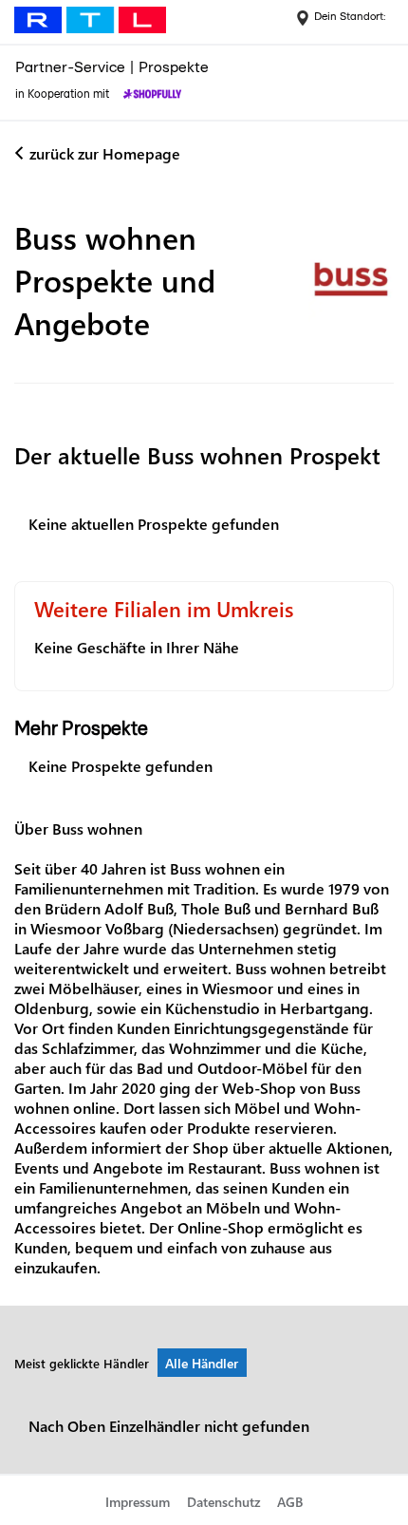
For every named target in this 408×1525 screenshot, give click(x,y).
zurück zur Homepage (104, 153)
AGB (290, 1502)
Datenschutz (224, 1502)
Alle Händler (201, 1363)
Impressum (137, 1502)
